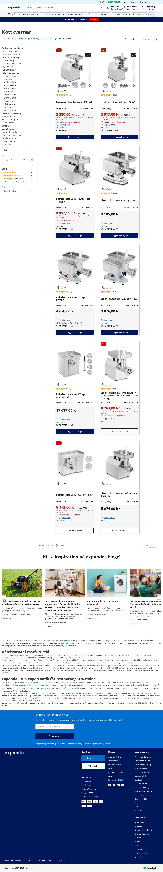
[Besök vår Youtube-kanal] (109, 785)
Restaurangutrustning (12, 48)
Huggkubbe (9, 107)
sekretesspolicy (75, 743)
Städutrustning (9, 129)
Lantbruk (6, 125)
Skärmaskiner (10, 94)
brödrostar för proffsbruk (45, 688)
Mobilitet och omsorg (11, 135)
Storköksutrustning (11, 54)
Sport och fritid (9, 141)
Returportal (93, 766)
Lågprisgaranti (64, 125)
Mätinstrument (9, 116)
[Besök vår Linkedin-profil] (118, 785)
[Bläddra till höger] (158, 19)
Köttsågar (8, 79)
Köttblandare (10, 88)
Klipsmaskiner (10, 85)
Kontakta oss (93, 758)
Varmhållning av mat (12, 63)
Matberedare (10, 82)
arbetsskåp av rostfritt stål (68, 688)
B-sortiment (7, 144)
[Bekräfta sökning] (101, 7)
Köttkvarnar (10, 104)
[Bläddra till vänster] (5, 19)
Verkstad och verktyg (11, 113)
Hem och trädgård (10, 119)
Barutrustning (9, 70)
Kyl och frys (8, 66)
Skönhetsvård (8, 122)
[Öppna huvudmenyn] (9, 14)
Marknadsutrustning (12, 51)
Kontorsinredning (10, 132)
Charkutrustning (11, 73)
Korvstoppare (10, 76)
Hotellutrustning (9, 138)
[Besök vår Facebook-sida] (114, 785)
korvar (66, 640)
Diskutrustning (9, 110)
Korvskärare (9, 101)
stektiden (132, 663)
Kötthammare (10, 91)
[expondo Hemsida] (5, 38)
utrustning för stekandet (48, 685)
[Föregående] (48, 545)
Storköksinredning (11, 57)
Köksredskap (8, 60)
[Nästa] (57, 545)
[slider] (3, 164)
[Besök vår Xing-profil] (122, 785)
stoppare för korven (27, 685)
